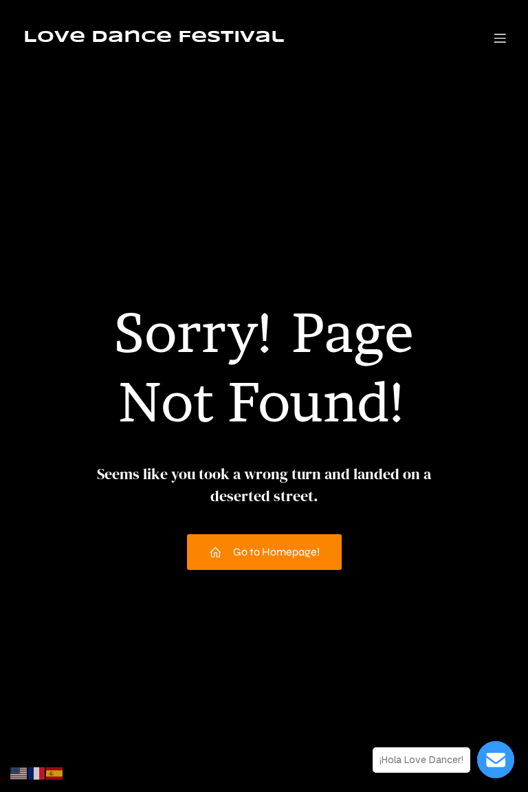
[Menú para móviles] (500, 38)
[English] (19, 772)
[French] (37, 772)
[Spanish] (55, 772)
